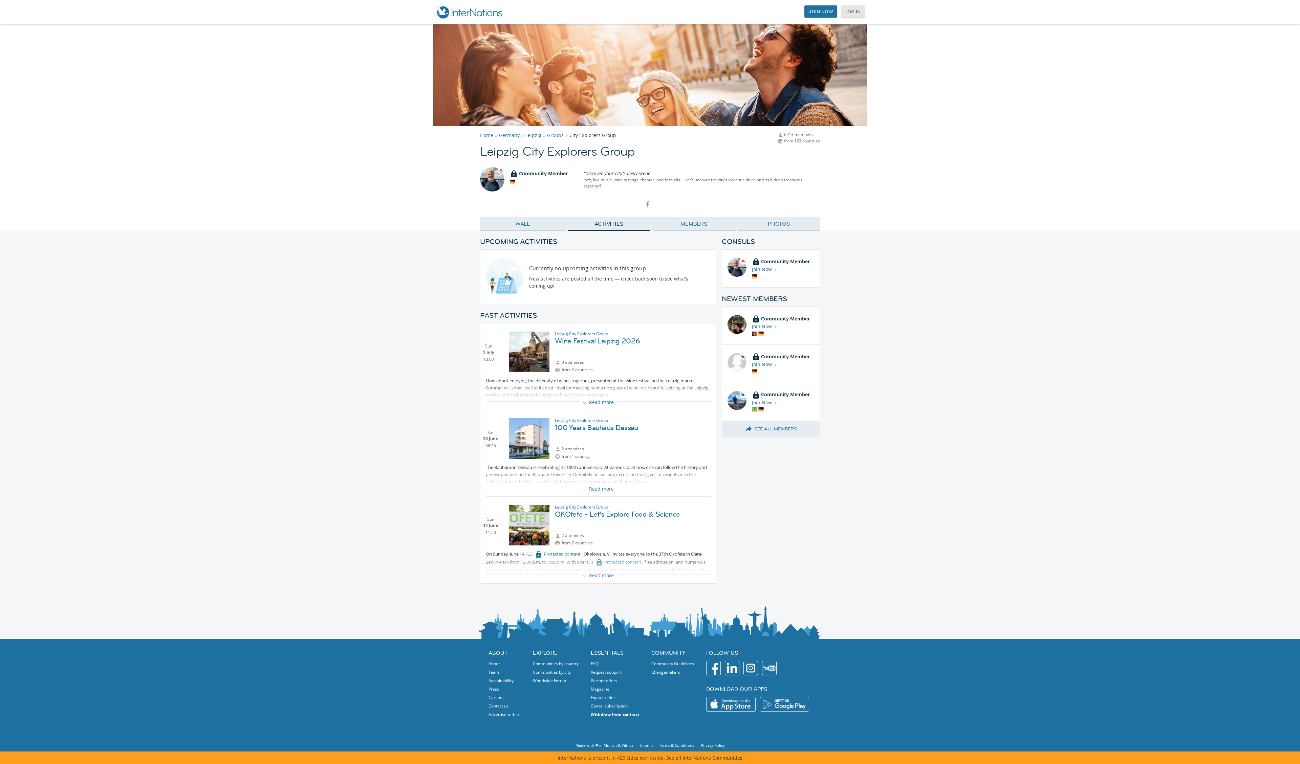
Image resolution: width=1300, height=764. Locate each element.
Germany (509, 135)
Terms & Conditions (677, 745)
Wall (522, 223)
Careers (496, 697)
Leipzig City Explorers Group (581, 334)
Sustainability (501, 680)
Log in (853, 11)
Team (494, 672)
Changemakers (665, 672)
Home (486, 135)
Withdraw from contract (615, 714)
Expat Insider (603, 697)
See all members (775, 429)
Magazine (600, 689)
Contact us (498, 706)
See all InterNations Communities (704, 758)
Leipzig (533, 135)
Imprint (646, 745)
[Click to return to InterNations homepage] (469, 12)
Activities (608, 223)
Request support (606, 672)
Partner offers (604, 680)
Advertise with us (505, 714)
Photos (779, 223)
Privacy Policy (713, 745)
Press (494, 689)
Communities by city (552, 672)
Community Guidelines (672, 664)
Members (693, 223)
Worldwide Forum (549, 680)
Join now (820, 11)
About (494, 664)
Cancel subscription (609, 706)
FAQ (595, 664)
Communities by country (556, 664)
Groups (555, 135)
